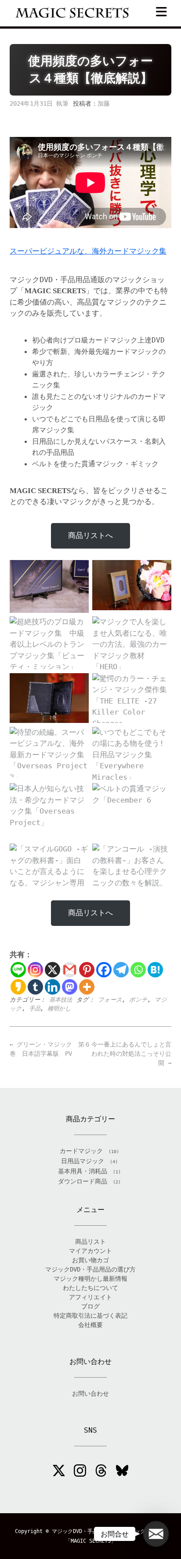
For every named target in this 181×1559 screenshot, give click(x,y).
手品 (34, 1008)
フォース (110, 999)
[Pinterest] (86, 969)
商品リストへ (90, 535)
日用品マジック (82, 1161)
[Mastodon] (69, 987)
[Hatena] (155, 969)
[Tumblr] (35, 987)
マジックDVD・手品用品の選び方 (90, 1269)
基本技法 (60, 999)
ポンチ (138, 999)
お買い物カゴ (90, 1260)
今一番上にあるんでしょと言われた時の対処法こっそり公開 (131, 1053)
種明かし (59, 1008)
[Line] (18, 969)
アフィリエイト (90, 1297)
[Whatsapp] (138, 969)
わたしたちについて (90, 1287)
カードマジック (81, 1150)
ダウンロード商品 (82, 1181)
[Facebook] (104, 969)
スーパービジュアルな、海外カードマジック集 (88, 251)
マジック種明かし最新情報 (90, 1278)
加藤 (104, 103)
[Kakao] (18, 987)
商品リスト (90, 1241)
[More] (86, 987)
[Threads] (101, 1471)
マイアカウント (90, 1250)
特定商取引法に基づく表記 (90, 1315)
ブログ (90, 1306)
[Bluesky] (122, 1471)
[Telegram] (121, 969)
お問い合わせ (90, 1393)
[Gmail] (69, 969)
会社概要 (90, 1324)
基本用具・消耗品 (82, 1171)
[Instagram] (35, 969)
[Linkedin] (52, 987)
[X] (52, 969)
